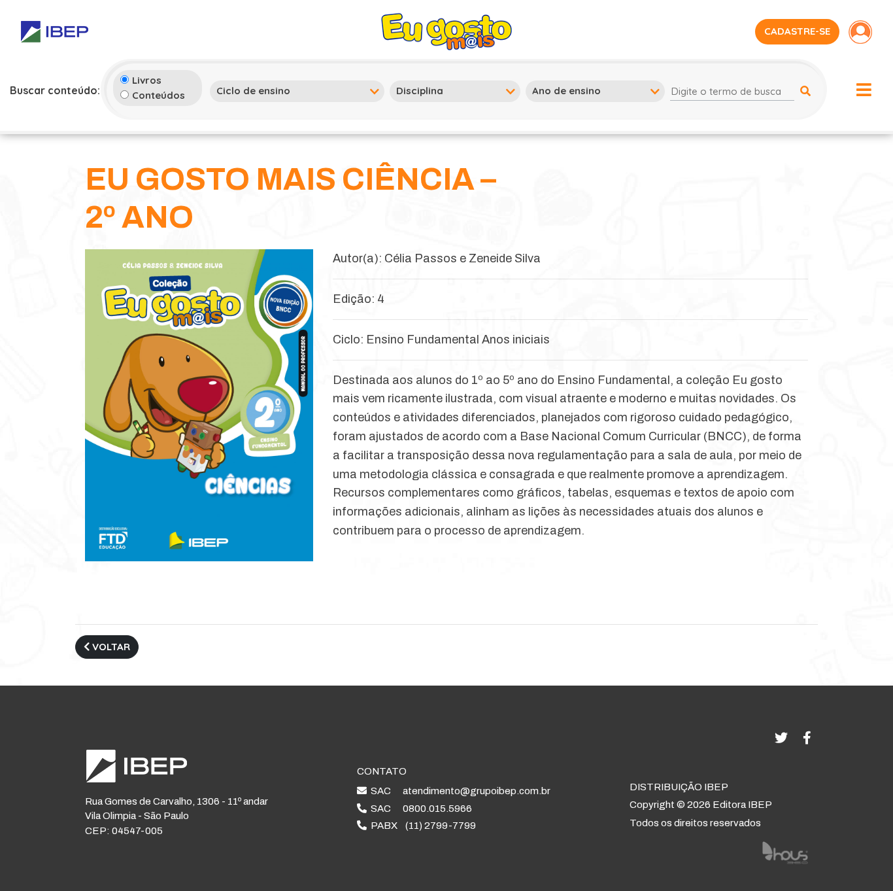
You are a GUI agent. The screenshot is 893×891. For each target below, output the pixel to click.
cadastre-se (797, 31)
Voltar (110, 646)
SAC (458, 791)
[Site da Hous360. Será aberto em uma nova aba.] (785, 852)
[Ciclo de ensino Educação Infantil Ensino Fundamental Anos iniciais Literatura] (297, 90)
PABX (421, 825)
